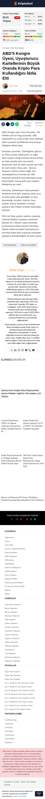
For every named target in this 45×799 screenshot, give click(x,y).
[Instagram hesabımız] (14, 795)
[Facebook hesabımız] (5, 795)
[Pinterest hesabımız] (27, 795)
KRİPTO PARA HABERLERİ (14, 20)
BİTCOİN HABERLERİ (11, 25)
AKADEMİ (7, 35)
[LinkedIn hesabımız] (31, 795)
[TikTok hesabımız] (22, 795)
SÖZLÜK (7, 40)
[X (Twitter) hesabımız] (9, 795)
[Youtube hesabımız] (18, 795)
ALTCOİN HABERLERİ (12, 30)
